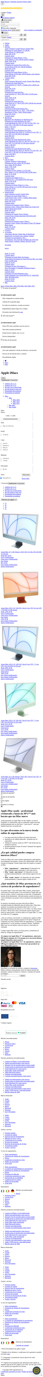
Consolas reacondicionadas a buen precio (18, 1076)
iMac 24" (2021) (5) (8, 426)
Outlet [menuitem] (7, 45)
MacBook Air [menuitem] (19, 119)
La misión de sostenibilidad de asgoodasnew (19, 1169)
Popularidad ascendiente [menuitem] (12, 393)
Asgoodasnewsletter (11, 1146)
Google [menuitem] (17, 49)
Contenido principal (16, 2)
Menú (2, 2)
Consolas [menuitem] (8, 230)
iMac (10, 398)
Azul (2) (5, 443)
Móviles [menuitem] (7, 47)
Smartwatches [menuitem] (9, 192)
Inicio (2, 286)
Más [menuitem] (32, 49)
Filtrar (3, 378)
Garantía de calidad (11, 1135)
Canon (7, 1117)
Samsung (8, 1110)
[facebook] (3, 992)
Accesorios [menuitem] (8, 232)
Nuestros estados (10, 1133)
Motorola (8, 1054)
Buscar (7, 2)
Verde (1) (5, 449)
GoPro (7, 1103)
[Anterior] (5, 361)
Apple (7, 1099)
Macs (12, 286)
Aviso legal (8, 1163)
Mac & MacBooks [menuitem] (29, 234)
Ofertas (7, 286)
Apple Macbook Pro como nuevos (15, 1069)
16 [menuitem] (5, 505)
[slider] (2, 419)
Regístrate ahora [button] (6, 30)
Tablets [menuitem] (7, 79)
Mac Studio (12, 407)
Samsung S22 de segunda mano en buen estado (20, 1065)
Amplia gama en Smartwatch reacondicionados (19, 1067)
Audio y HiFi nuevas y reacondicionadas (18, 1090)
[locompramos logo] (1, 1028)
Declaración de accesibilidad (14, 1178)
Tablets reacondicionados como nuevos (17, 1063)
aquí (21, 312)
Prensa (7, 1158)
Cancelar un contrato (22, 1345)
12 (9, 499)
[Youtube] (7, 992)
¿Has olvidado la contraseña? (33, 30)
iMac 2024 (17, 286)
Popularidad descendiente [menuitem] (13, 391)
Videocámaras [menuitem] (21, 161)
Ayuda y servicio (10, 1147)
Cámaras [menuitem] (7, 161)
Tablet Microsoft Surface (13, 1072)
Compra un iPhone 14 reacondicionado (17, 1061)
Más (6, 282)
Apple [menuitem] (7, 49)
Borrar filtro (25, 478)
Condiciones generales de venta (15, 1160)
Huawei (7, 1047)
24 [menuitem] (5, 507)
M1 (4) (4, 469)
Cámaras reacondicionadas (13, 1074)
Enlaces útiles (27, 2)
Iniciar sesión (16, 30)
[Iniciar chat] (3, 15)
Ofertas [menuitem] (7, 43)
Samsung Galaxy (10, 1044)
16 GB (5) (5, 434)
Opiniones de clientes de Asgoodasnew (17, 1156)
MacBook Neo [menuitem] (9, 119)
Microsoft (8, 1108)
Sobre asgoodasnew (11, 1154)
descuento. (34, 968)
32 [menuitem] (5, 509)
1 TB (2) (5, 460)
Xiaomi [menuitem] (28, 49)
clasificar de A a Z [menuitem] (10, 385)
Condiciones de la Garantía (13, 1140)
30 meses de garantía (11, 1142)
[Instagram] (3, 995)
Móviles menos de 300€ (12, 1092)
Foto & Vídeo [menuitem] (9, 159)
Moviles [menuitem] (15, 234)
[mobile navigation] (2, 4)
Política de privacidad (11, 1162)
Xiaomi (7, 1051)
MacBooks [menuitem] (8, 118)
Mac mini (12, 405)
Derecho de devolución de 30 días (15, 1144)
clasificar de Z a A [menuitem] (10, 384)
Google (7, 1101)
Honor (7, 1049)
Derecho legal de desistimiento (14, 1136)
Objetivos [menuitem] (14, 161)
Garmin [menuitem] (22, 194)
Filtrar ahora (26, 475)
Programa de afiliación (12, 1174)
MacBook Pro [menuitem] (28, 119)
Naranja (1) (6, 445)
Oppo (6, 1053)
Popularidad (9, 380)
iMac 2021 (31, 286)
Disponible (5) (7, 478)
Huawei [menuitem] (22, 49)
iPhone (7, 1042)
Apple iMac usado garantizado (14, 1070)
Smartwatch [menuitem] (8, 236)
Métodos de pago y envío (13, 1138)
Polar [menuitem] (27, 194)
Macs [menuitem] (6, 158)
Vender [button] (9, 12)
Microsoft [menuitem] (18, 81)
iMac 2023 (24, 286)
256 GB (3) (6, 458)
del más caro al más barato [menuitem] (13, 387)
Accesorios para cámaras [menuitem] (20, 236)
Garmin (7, 1119)
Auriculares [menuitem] (8, 234)
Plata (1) (5, 447)
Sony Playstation (10, 1112)
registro (22, 975)
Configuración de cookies (13, 1180)
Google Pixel (9, 1045)
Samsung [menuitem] (12, 49)
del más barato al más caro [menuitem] (13, 389)
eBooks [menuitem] (37, 81)
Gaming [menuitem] (31, 236)
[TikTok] (12, 995)
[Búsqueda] (21, 35)
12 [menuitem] (5, 503)
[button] (11, 11)
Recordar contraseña (9, 28)
